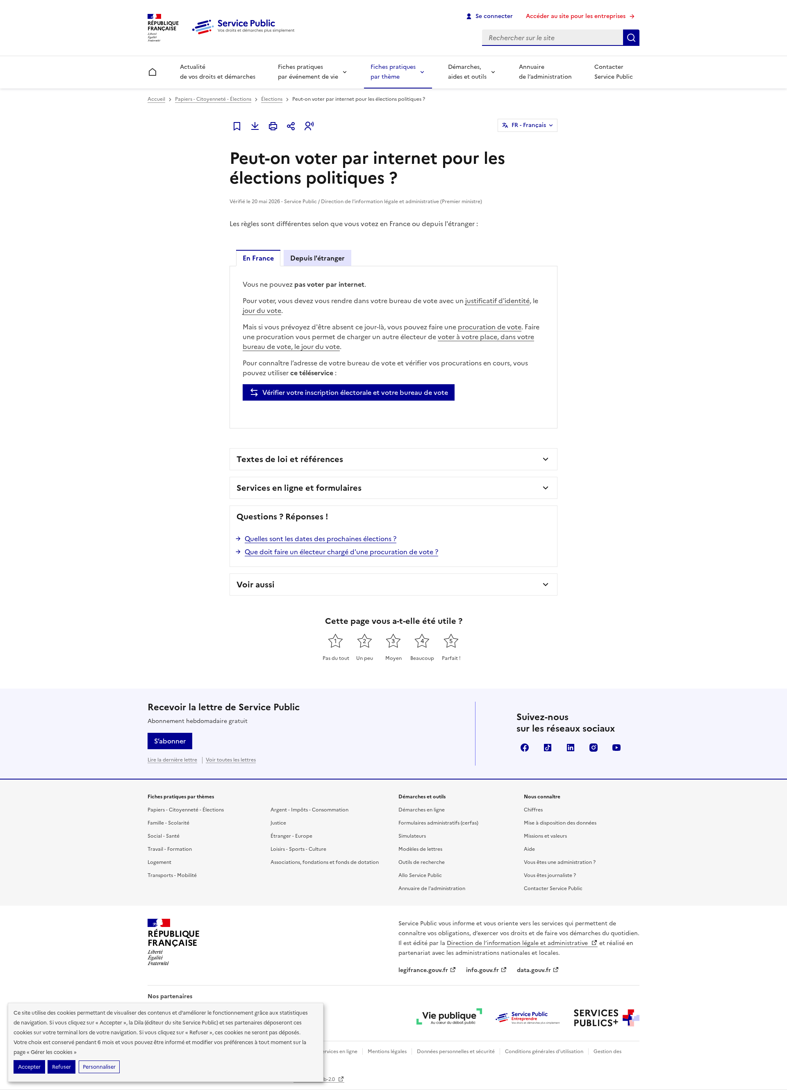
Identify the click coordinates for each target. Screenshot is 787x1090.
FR (529, 125)
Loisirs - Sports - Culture (298, 849)
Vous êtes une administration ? (560, 862)
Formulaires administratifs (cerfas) (438, 823)
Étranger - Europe (291, 836)
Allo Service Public (420, 875)
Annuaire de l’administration (545, 72)
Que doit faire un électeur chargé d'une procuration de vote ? (341, 552)
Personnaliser (99, 1067)
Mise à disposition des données (560, 823)
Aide (529, 849)
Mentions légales (387, 1051)
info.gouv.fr (482, 970)
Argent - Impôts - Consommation (309, 810)
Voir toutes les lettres (231, 760)
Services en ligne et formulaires (299, 488)
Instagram (593, 747)
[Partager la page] (291, 126)
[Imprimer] (273, 126)
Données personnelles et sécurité (456, 1051)
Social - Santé (164, 836)
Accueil (156, 99)
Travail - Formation (170, 849)
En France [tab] (258, 258)
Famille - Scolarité (168, 823)
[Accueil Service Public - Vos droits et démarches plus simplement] (245, 35)
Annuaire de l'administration (431, 888)
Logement (159, 862)
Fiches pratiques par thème (393, 72)
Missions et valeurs (545, 836)
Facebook (524, 747)
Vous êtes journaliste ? (550, 875)
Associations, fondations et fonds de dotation (325, 862)
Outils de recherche (421, 862)
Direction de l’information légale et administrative (518, 943)
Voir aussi (256, 584)
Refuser (61, 1067)
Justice (278, 823)
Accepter (29, 1067)
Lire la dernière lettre (172, 760)
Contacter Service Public (613, 72)
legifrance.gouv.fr (423, 970)
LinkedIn (570, 747)
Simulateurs (412, 836)
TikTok (547, 747)
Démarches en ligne (421, 810)
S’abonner (170, 741)
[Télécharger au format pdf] (255, 126)
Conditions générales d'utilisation (544, 1051)
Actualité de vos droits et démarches (217, 72)
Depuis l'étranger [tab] (317, 258)
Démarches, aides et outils (467, 72)
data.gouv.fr (534, 970)
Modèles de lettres (420, 849)
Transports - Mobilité (172, 875)
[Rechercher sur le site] (631, 37)
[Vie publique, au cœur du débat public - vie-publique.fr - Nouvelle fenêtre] (449, 1018)
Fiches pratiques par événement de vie (308, 72)
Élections (271, 99)
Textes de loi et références (290, 459)
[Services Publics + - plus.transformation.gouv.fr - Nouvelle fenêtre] (606, 1018)
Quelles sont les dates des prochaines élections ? (320, 539)
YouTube (616, 747)
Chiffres (533, 810)
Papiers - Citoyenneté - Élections (213, 99)
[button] (309, 126)
